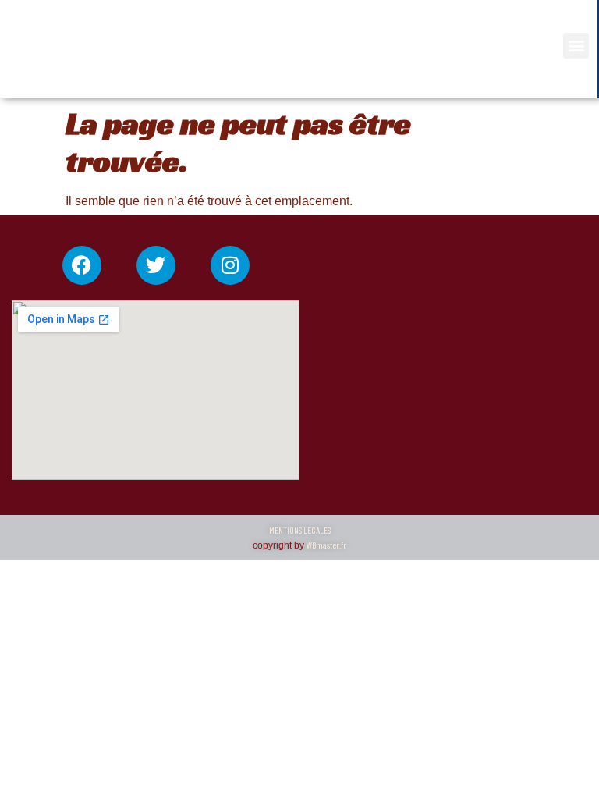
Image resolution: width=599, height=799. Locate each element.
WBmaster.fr (326, 544)
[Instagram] (230, 265)
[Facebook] (81, 265)
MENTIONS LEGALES (300, 529)
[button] (576, 46)
